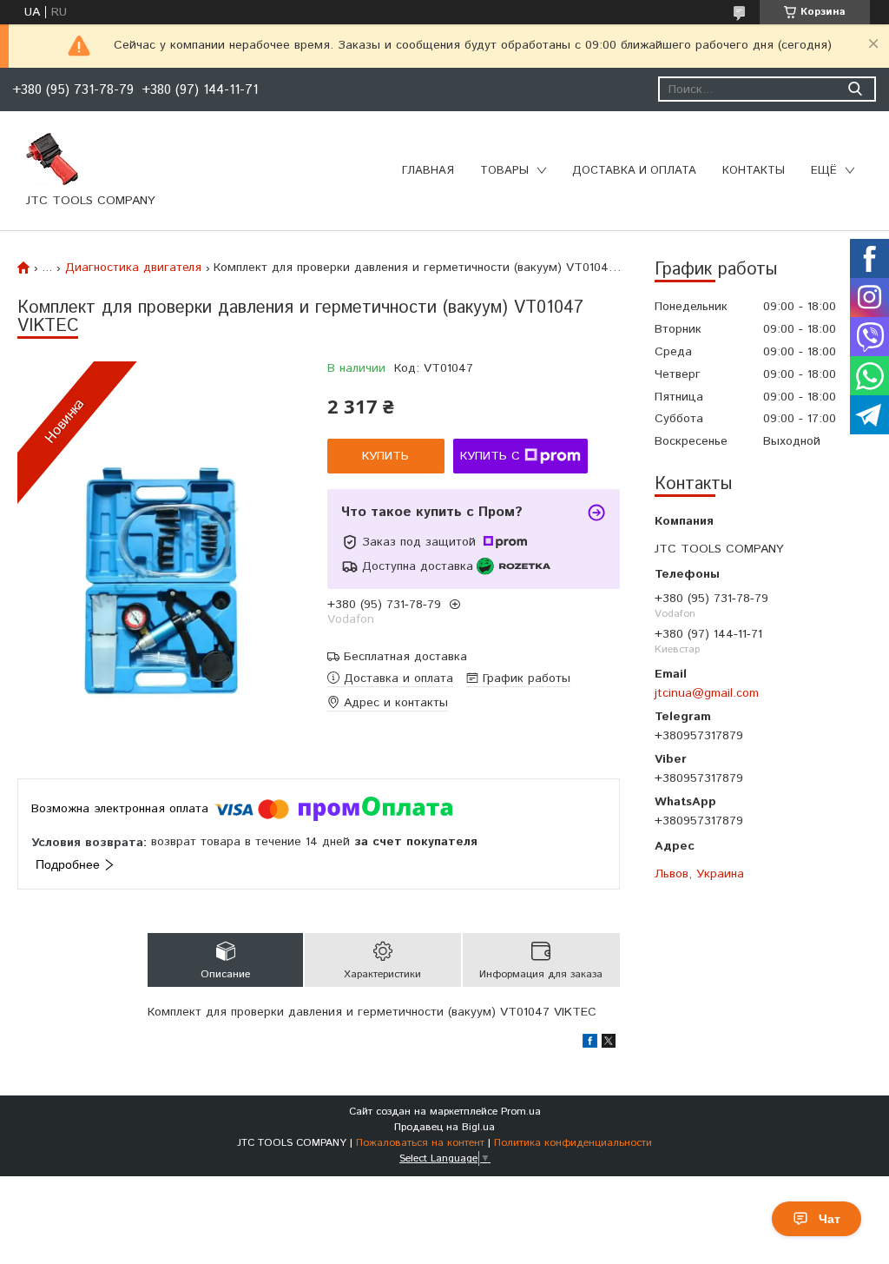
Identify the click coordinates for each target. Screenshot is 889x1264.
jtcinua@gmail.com (707, 693)
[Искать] (854, 89)
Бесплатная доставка (405, 657)
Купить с (490, 456)
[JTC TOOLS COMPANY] (52, 158)
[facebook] (590, 1044)
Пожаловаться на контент (420, 1142)
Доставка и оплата (634, 170)
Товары (504, 170)
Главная (428, 170)
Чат (829, 1219)
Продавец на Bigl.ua (444, 1127)
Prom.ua (521, 1111)
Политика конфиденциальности (573, 1142)
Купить (385, 456)
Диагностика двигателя (133, 267)
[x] (609, 1044)
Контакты (753, 170)
